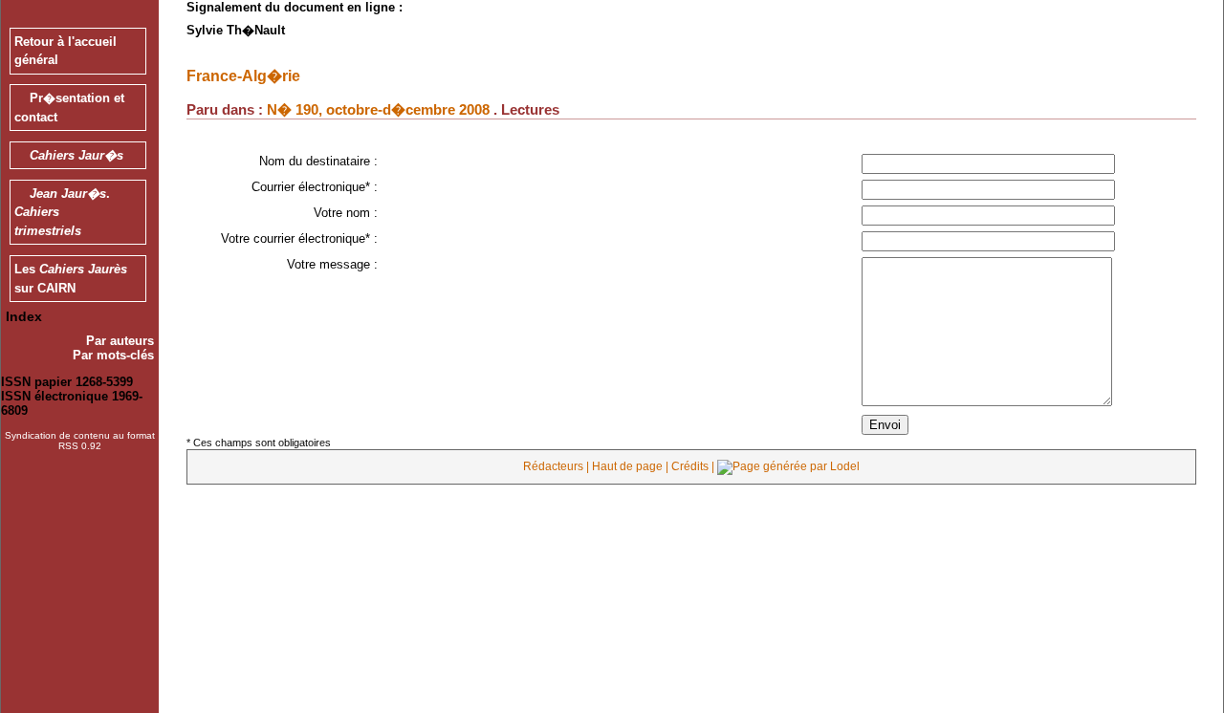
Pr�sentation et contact (69, 107)
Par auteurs (120, 341)
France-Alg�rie (243, 75)
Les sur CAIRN (70, 278)
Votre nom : (346, 212)
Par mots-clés (113, 355)
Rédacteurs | (557, 466)
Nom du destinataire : (318, 161)
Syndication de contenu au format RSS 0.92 (80, 440)
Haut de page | (631, 466)
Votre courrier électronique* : (299, 238)
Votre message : (332, 264)
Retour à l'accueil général (65, 51)
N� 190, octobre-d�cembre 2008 (378, 109)
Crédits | (694, 466)
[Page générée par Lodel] (788, 466)
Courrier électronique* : (314, 187)
